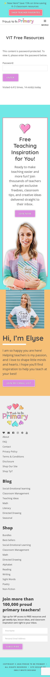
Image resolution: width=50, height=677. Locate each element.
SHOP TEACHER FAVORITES (26, 12)
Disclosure (8, 461)
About (6, 436)
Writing (6, 574)
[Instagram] (19, 433)
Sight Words (9, 579)
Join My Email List (19, 383)
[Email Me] (9, 433)
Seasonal (7, 517)
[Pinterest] (23, 433)
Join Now (25, 213)
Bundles (7, 535)
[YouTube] (28, 433)
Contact (7, 446)
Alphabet (7, 564)
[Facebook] (14, 433)
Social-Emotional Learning (17, 544)
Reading (7, 569)
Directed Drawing (12, 513)
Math (5, 503)
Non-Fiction (9, 589)
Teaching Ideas (11, 498)
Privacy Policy (10, 451)
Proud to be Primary (18, 21)
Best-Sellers (9, 540)
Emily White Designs (25, 670)
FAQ (5, 441)
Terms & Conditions (13, 456)
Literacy (7, 508)
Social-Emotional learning (16, 488)
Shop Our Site (10, 466)
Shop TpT (8, 471)
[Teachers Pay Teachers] (5, 433)
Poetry (6, 584)
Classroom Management (16, 493)
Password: (8, 63)
